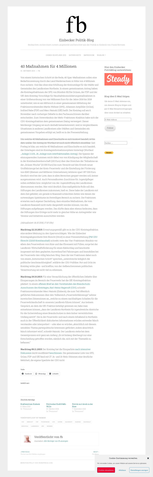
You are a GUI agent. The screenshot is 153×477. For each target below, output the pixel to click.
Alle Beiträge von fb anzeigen (56, 441)
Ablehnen (122, 470)
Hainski (78, 422)
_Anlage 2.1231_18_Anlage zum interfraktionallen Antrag (49, 153)
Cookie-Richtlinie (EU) (56, 55)
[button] (148, 458)
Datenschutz (75, 55)
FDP (37, 422)
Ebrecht (30, 422)
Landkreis (35, 426)
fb (39, 71)
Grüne (60, 422)
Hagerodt (68, 422)
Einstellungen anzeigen (139, 470)
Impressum (89, 55)
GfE (53, 422)
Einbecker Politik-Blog (76, 40)
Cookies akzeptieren (106, 470)
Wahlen (100, 55)
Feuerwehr (45, 422)
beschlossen (55, 353)
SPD (42, 426)
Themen (42, 418)
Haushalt (87, 422)
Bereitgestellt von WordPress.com (37, 463)
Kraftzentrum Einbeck (30, 404)
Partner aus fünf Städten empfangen (33, 453)
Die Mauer (95, 453)
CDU (23, 422)
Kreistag (25, 426)
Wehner (50, 426)
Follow (110, 128)
